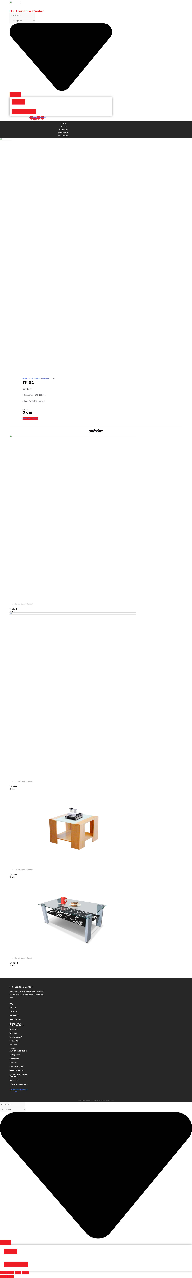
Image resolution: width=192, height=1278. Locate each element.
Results (18, 101)
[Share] (10, 1272)
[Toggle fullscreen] (18, 1272)
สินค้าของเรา (14, 1015)
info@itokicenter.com (19, 1084)
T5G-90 (13, 786)
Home (25, 379)
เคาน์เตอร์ (13, 1045)
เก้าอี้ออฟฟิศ (14, 1041)
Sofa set (45, 379)
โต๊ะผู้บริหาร (14, 1029)
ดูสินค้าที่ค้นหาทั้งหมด (24, 111)
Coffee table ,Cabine (18, 1074)
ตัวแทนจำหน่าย (15, 1019)
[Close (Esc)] (3, 1272)
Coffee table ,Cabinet (24, 604)
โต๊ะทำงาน (13, 1033)
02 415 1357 (15, 1080)
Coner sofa (14, 1059)
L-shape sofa (15, 1055)
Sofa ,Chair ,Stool (17, 1066)
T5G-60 (13, 874)
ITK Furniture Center (27, 11)
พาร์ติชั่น (13, 1048)
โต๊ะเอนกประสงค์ (16, 1037)
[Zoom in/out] (25, 1272)
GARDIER (14, 963)
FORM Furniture (34, 379)
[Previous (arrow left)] (3, 1276)
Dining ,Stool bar (17, 1070)
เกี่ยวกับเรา (14, 1011)
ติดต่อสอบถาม (15, 1023)
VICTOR (13, 609)
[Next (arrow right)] (10, 1276)
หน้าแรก (13, 1007)
